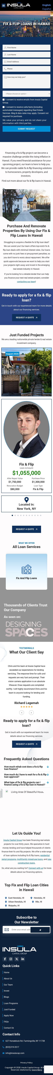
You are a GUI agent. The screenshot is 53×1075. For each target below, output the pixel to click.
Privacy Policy (26, 1062)
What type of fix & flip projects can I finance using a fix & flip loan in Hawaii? (24, 783)
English (46, 5)
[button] (4, 5)
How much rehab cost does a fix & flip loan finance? (23, 767)
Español (46, 9)
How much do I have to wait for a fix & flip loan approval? (25, 775)
